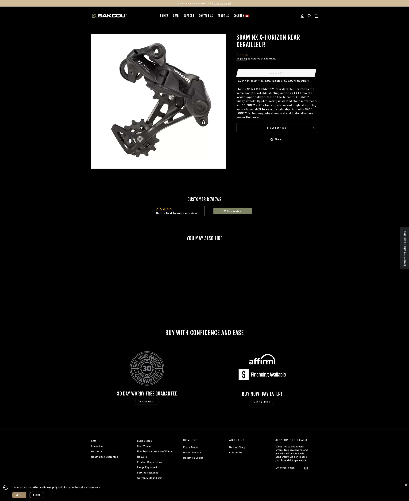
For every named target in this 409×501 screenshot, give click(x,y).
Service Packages (147, 472)
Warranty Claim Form (149, 477)
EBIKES (164, 15)
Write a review (233, 210)
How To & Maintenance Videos (154, 451)
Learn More (147, 401)
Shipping (241, 58)
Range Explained (147, 467)
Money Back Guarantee (104, 456)
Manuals (142, 456)
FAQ (93, 440)
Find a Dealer (191, 447)
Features (277, 127)
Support (189, 15)
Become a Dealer (193, 457)
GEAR (176, 15)
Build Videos (144, 440)
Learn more (94, 487)
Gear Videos (144, 446)
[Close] (405, 485)
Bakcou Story (237, 447)
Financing (97, 446)
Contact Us (206, 15)
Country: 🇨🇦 (241, 15)
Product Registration (149, 462)
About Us (223, 15)
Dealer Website (192, 452)
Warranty (96, 451)
